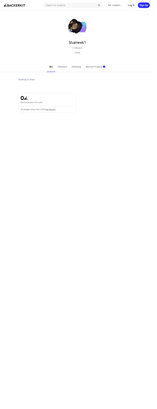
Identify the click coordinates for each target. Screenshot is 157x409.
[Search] (99, 5)
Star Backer (50, 109)
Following (76, 66)
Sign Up (144, 5)
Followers (62, 66)
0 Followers (77, 48)
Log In (131, 5)
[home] (14, 5)
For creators (114, 5)
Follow (77, 52)
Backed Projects (95, 66)
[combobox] (73, 5)
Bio (51, 66)
